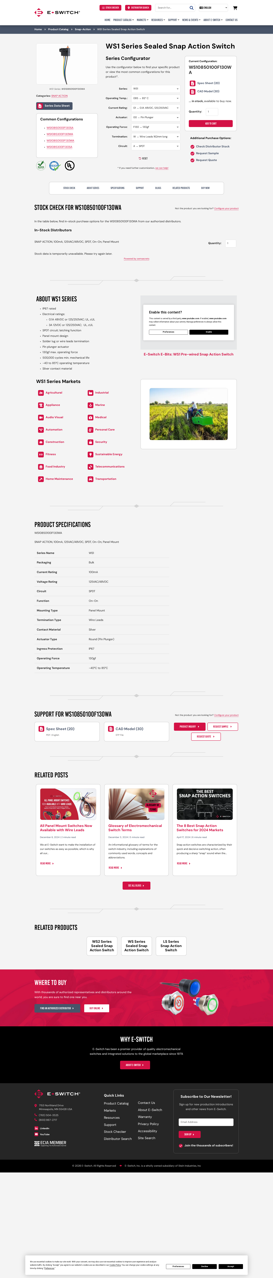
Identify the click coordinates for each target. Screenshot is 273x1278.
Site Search (146, 1138)
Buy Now (205, 188)
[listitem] (102, 946)
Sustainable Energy (108, 454)
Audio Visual (54, 417)
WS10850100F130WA (60, 141)
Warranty (145, 1117)
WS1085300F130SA (59, 147)
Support (172, 20)
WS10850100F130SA (60, 128)
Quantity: (195, 111)
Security (101, 442)
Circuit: (122, 146)
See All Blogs (134, 885)
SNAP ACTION (59, 96)
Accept (231, 1266)
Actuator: (121, 117)
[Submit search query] (191, 8)
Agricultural (54, 393)
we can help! (161, 168)
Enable (209, 332)
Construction (55, 442)
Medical (100, 417)
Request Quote (206, 160)
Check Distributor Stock (212, 146)
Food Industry (55, 466)
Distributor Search (140, 7)
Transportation (105, 479)
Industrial (102, 393)
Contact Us (231, 20)
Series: (123, 89)
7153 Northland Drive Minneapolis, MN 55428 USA (55, 1107)
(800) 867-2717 (48, 1120)
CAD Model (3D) (208, 91)
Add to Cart (210, 123)
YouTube (44, 1134)
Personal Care (105, 429)
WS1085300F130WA (60, 134)
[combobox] (175, 8)
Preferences (178, 1266)
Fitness (51, 454)
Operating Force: (116, 127)
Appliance (53, 405)
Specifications (117, 188)
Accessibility (147, 1131)
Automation (54, 429)
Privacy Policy (148, 1124)
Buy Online (95, 1008)
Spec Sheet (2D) (208, 83)
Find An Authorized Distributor (55, 1008)
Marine (100, 405)
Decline (204, 1266)
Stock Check (69, 188)
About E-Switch (211, 20)
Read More (45, 863)
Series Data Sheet (57, 106)
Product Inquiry (188, 726)
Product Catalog (122, 20)
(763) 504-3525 (48, 1115)
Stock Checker (112, 7)
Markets (141, 20)
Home (107, 20)
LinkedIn (44, 1128)
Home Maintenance (59, 479)
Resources (157, 20)
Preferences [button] (49, 1268)
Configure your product (226, 208)
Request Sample (207, 153)
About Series (93, 188)
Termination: (119, 137)
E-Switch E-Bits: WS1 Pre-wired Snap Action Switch (189, 354)
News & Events (190, 20)
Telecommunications (110, 466)
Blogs (158, 188)
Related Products (181, 188)
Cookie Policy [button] (115, 1265)
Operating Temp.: (116, 98)
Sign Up (187, 1134)
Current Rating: (117, 108)
